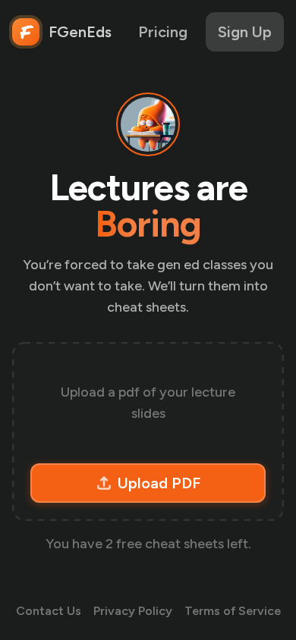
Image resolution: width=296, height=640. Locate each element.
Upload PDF (159, 483)
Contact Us (48, 611)
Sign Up (245, 32)
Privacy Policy (132, 611)
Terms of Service (232, 611)
